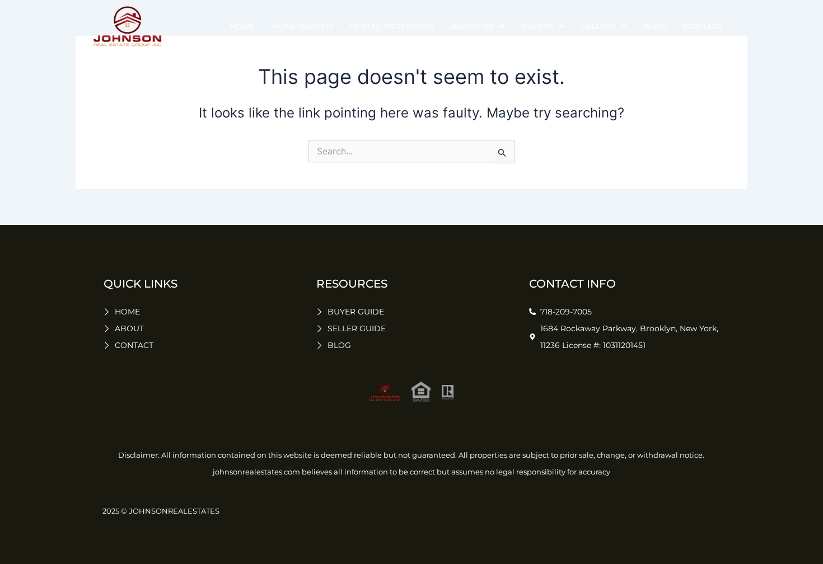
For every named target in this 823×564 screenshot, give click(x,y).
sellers (598, 26)
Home (242, 26)
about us (472, 26)
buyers (537, 26)
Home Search (302, 26)
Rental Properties (391, 26)
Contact (703, 26)
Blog (655, 26)
